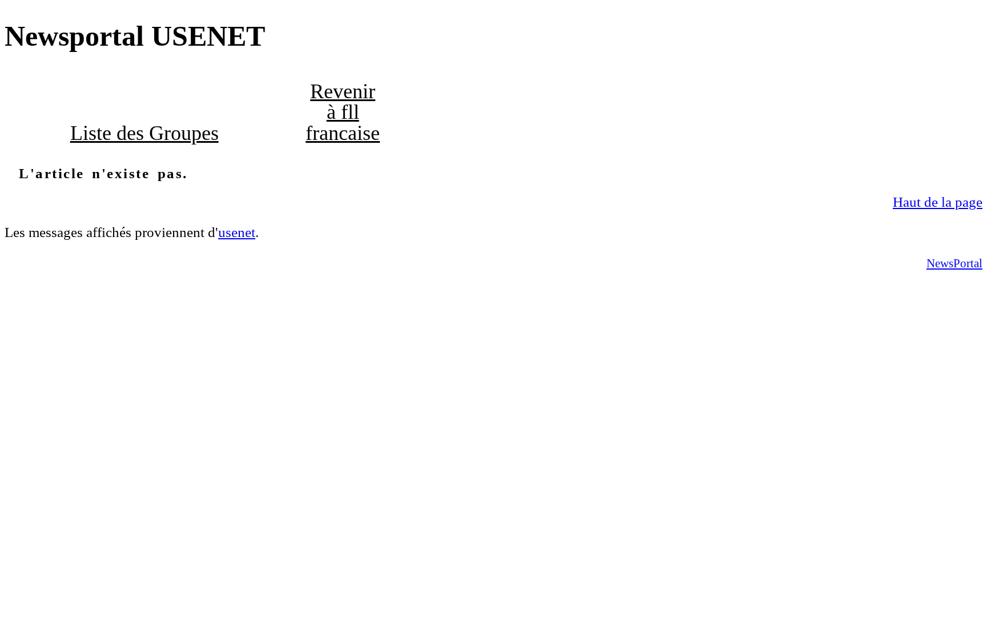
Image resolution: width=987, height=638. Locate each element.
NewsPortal (954, 263)
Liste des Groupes (144, 133)
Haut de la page (937, 202)
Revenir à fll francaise (343, 112)
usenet (236, 232)
